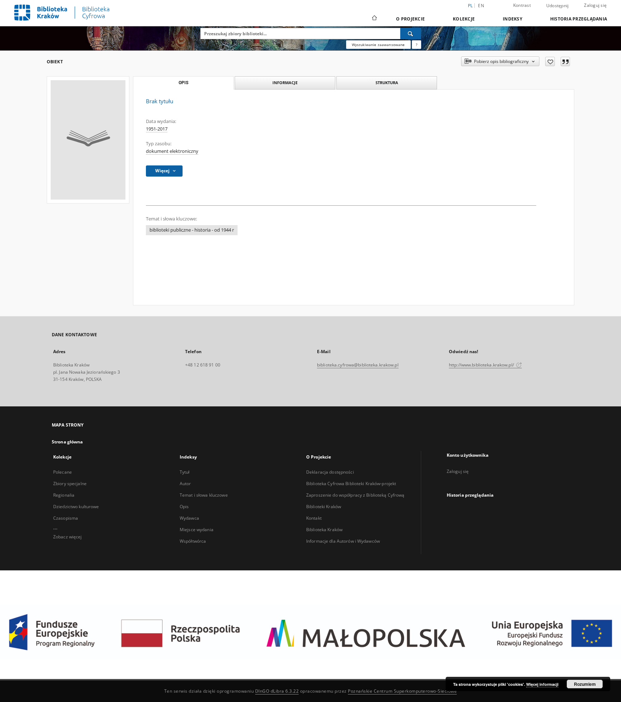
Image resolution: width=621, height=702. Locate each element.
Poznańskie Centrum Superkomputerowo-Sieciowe (402, 691)
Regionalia (63, 495)
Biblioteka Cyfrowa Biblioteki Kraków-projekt (351, 483)
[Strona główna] (374, 19)
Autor (185, 483)
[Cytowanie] (565, 61)
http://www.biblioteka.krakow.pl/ (482, 365)
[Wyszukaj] (410, 33)
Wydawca (189, 518)
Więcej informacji (542, 684)
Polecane (62, 472)
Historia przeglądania (578, 19)
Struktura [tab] (387, 82)
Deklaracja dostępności (330, 472)
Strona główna (67, 442)
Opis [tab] (183, 82)
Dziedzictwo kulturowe (76, 506)
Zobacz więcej (67, 537)
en (481, 5)
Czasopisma (65, 518)
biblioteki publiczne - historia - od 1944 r (192, 230)
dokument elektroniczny (172, 151)
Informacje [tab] (285, 82)
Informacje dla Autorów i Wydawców (343, 541)
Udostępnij (557, 6)
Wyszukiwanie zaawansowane (378, 44)
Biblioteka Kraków (324, 529)
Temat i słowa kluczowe (204, 495)
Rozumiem (585, 684)
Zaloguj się (595, 5)
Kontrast (522, 5)
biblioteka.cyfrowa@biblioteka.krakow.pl (358, 365)
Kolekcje (464, 19)
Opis (184, 506)
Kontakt (314, 518)
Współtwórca (193, 541)
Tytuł (185, 472)
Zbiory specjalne (70, 483)
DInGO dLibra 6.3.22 (277, 691)
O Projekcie (410, 19)
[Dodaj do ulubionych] (550, 61)
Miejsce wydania (196, 529)
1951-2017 (156, 129)
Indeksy (512, 19)
